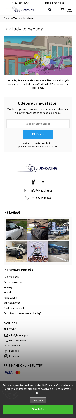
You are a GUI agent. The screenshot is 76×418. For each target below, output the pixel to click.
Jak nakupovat (12, 303)
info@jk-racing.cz (41, 191)
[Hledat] (49, 9)
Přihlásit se (38, 134)
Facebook (33, 182)
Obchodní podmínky (15, 308)
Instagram (43, 182)
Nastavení (38, 400)
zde (38, 393)
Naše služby (10, 298)
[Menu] (69, 9)
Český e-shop (11, 277)
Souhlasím (38, 409)
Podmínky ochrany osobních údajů (22, 313)
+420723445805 (41, 198)
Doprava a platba (13, 282)
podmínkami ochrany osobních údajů (38, 146)
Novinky (8, 287)
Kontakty (9, 292)
